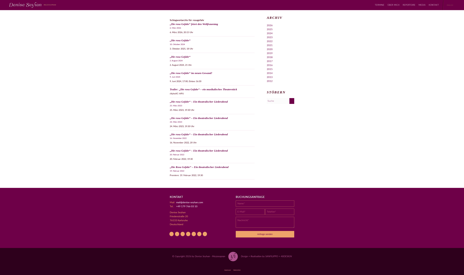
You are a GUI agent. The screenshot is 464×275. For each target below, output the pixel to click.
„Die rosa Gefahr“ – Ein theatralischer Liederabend (199, 101)
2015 (270, 69)
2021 (270, 45)
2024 (270, 33)
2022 (270, 41)
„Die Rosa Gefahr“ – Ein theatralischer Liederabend (199, 167)
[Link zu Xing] (243, 265)
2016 (270, 65)
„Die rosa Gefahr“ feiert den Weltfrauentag (194, 24)
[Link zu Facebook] (226, 265)
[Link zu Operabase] (221, 265)
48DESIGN (286, 256)
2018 (270, 57)
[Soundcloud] (194, 234)
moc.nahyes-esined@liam (189, 202)
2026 (270, 25)
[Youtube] (171, 234)
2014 (270, 73)
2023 (270, 37)
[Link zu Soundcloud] (237, 265)
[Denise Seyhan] (32, 5)
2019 (270, 53)
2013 (270, 77)
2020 (270, 49)
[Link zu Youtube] (215, 265)
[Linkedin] (205, 234)
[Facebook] (183, 234)
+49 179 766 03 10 (186, 206)
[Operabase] (177, 234)
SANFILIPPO (271, 256)
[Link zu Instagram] (232, 265)
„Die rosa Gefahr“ (180, 40)
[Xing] (199, 234)
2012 (270, 81)
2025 (270, 29)
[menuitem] (379, 5)
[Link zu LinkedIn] (248, 265)
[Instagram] (188, 234)
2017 (270, 61)
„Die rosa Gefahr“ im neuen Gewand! (191, 73)
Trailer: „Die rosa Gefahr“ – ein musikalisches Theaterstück (203, 89)
